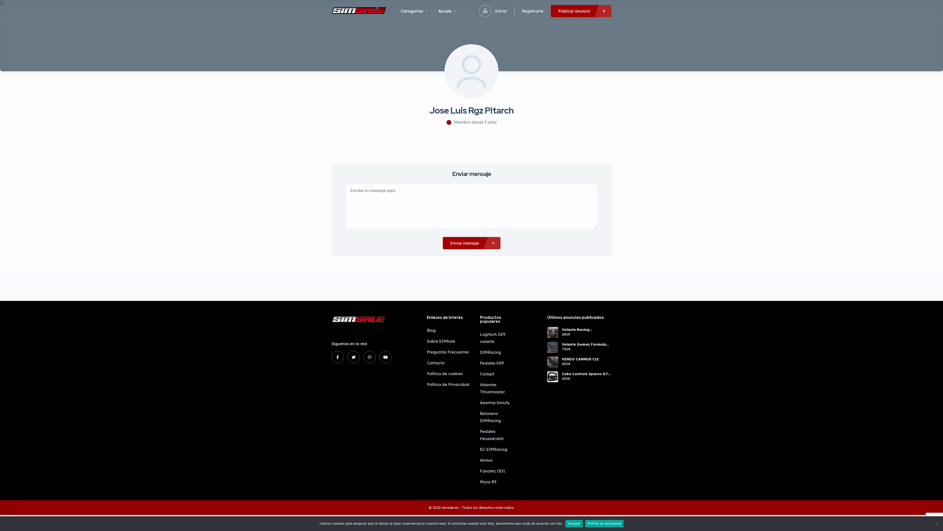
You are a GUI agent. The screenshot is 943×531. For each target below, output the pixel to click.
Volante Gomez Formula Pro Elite (584, 344)
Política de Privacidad (448, 384)
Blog (431, 330)
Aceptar (574, 523)
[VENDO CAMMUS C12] (552, 362)
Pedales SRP (492, 363)
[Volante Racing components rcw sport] (552, 332)
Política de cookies (445, 373)
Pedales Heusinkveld (491, 435)
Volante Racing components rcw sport (582, 329)
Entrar (501, 11)
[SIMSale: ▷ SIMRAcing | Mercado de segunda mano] (359, 11)
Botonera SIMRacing (490, 417)
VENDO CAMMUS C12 (580, 359)
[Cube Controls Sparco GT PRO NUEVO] (552, 376)
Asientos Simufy (495, 402)
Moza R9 (488, 481)
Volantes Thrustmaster (492, 388)
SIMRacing (490, 352)
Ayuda (444, 11)
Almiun (486, 460)
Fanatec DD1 (492, 471)
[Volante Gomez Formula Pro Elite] (552, 347)
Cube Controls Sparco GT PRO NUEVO (585, 374)
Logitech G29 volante (492, 338)
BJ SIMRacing (493, 449)
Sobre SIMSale (441, 341)
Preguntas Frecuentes (448, 352)
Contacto (435, 362)
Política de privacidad (604, 523)
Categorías (412, 11)
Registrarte (532, 11)
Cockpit (487, 373)
